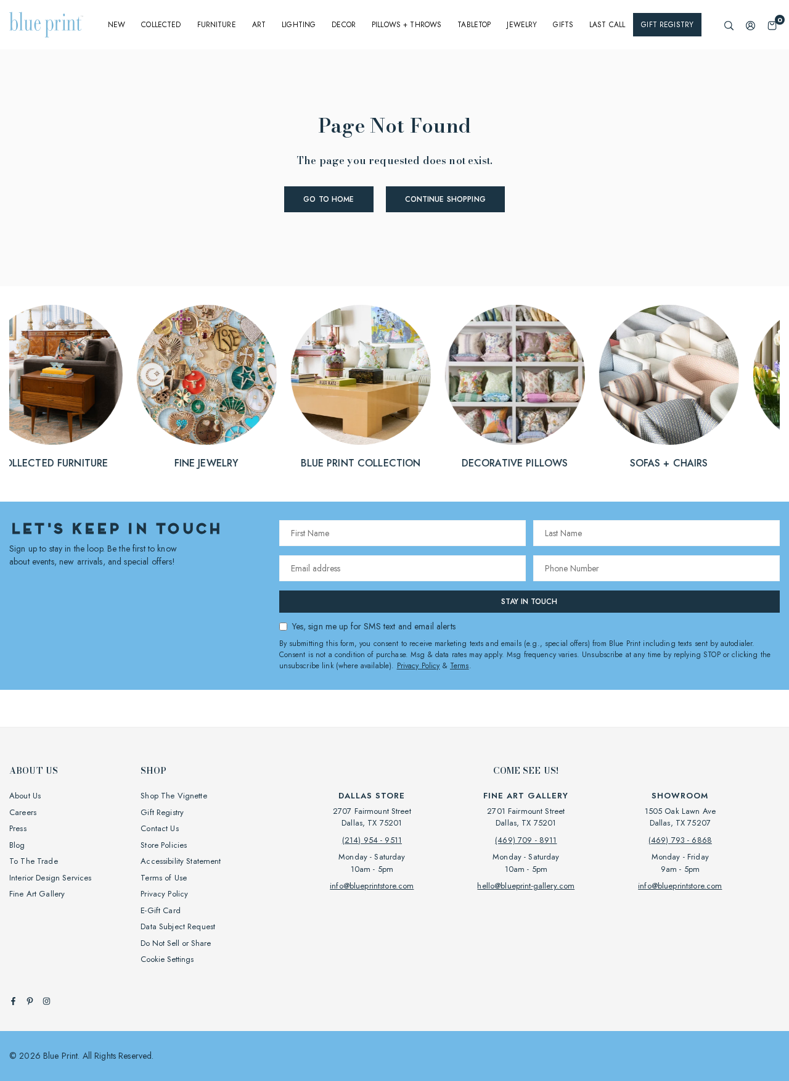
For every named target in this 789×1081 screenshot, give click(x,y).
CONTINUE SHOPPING (445, 199)
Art (259, 24)
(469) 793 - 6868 (680, 840)
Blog (17, 845)
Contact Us (159, 828)
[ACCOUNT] (750, 25)
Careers (22, 812)
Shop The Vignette (173, 795)
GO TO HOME (328, 199)
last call (607, 24)
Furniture (216, 24)
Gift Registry (667, 24)
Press (18, 828)
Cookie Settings (167, 959)
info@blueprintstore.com (372, 886)
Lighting (299, 24)
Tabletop (474, 24)
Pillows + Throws (406, 24)
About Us (25, 795)
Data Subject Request (178, 926)
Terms (459, 665)
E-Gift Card (161, 910)
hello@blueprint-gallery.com (525, 886)
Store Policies (164, 845)
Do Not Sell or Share (176, 943)
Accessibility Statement (181, 861)
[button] (772, 25)
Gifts (563, 24)
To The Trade (33, 861)
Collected (161, 24)
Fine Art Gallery (37, 894)
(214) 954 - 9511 (372, 840)
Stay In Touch (529, 601)
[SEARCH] (729, 25)
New (116, 24)
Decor (344, 24)
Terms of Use (164, 878)
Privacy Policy (418, 665)
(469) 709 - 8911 (526, 840)
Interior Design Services (50, 878)
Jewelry (522, 24)
